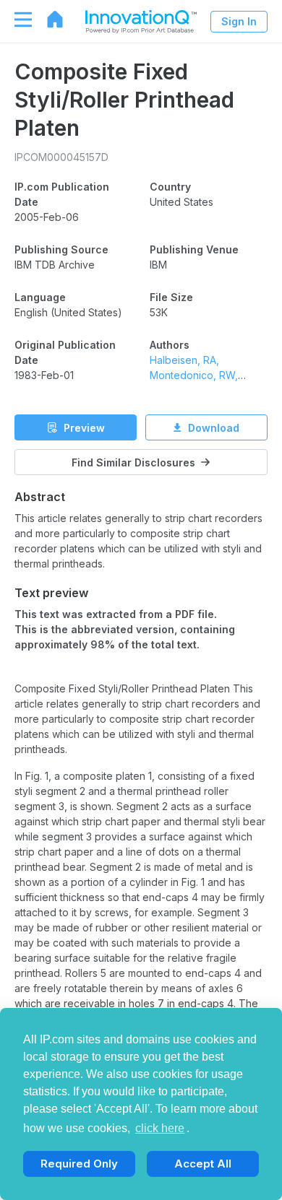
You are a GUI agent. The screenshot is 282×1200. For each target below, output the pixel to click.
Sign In (239, 21)
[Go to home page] (48, 19)
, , (194, 375)
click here (159, 1128)
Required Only (79, 1163)
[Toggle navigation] (16, 19)
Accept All (202, 1163)
